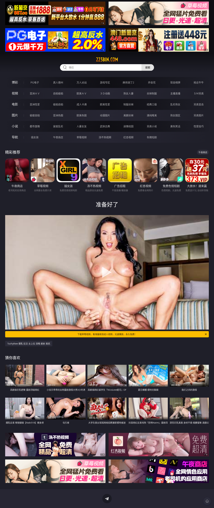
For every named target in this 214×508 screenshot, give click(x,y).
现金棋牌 (175, 82)
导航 (15, 137)
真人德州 (58, 82)
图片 (15, 115)
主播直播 (175, 93)
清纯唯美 (152, 115)
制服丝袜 (128, 104)
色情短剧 (152, 137)
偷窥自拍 (35, 115)
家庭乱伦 (58, 126)
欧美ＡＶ (82, 93)
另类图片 (199, 115)
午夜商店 (58, 137)
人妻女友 (82, 126)
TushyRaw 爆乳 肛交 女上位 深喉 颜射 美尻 (28, 343)
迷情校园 (128, 126)
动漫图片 (105, 115)
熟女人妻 (128, 93)
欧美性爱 (105, 104)
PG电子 (35, 82)
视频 (15, 93)
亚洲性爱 (35, 104)
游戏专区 (105, 82)
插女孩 (35, 137)
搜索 (147, 67)
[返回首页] (207, 501)
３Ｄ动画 (105, 93)
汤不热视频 (105, 137)
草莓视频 (82, 137)
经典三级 (152, 104)
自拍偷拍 (58, 93)
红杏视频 (128, 137)
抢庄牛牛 (199, 82)
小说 (15, 126)
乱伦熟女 (175, 104)
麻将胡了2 (128, 82)
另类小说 (152, 126)
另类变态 (199, 104)
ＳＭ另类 (199, 93)
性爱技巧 (199, 126)
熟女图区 (175, 115)
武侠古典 (105, 126)
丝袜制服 (152, 93)
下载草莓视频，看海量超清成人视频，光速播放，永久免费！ (107, 334)
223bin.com (107, 59)
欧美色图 (82, 115)
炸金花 (152, 82)
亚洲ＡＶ (35, 93)
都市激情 (35, 126)
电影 (15, 104)
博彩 (15, 82)
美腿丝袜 (128, 115)
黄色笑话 (175, 126)
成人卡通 (82, 104)
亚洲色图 (58, 115)
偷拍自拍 (58, 104)
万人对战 (82, 82)
